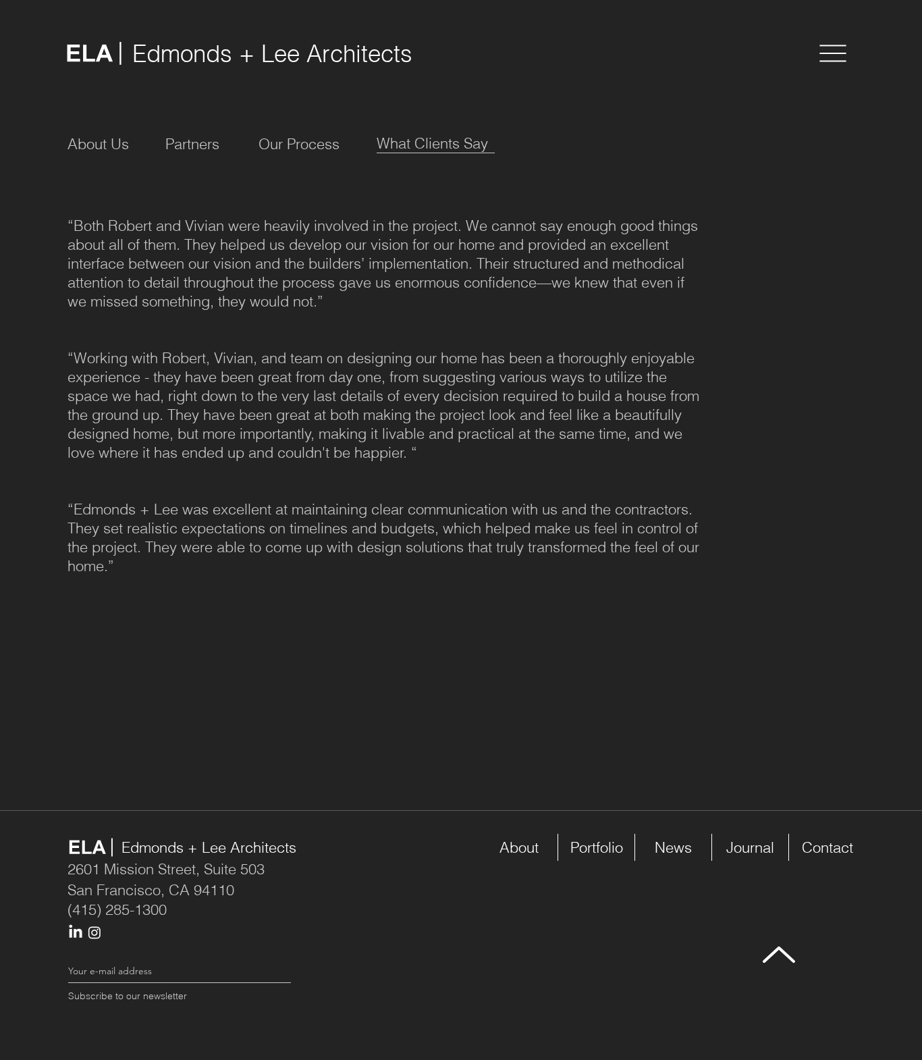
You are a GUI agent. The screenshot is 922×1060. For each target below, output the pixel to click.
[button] (833, 53)
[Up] (779, 954)
